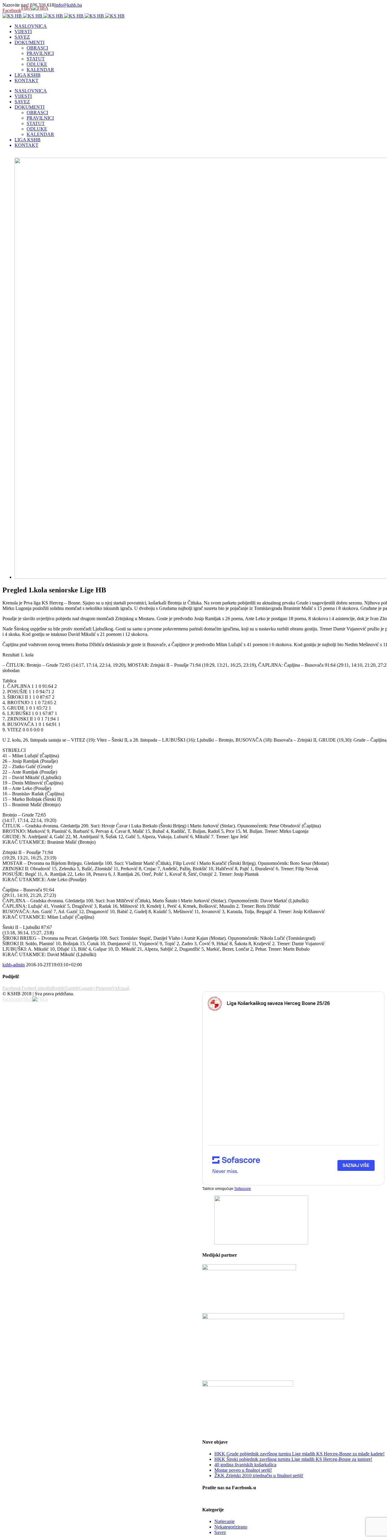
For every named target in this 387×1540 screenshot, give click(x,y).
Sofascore (242, 1189)
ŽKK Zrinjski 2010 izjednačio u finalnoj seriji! (258, 1475)
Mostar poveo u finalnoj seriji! (243, 1470)
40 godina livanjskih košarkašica (245, 1464)
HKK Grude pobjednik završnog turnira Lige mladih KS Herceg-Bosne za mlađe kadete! (299, 1453)
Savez (220, 1532)
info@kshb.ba (68, 5)
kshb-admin (13, 964)
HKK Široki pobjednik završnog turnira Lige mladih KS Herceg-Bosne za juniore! (293, 1459)
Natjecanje (224, 1521)
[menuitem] (200, 26)
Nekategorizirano (230, 1526)
